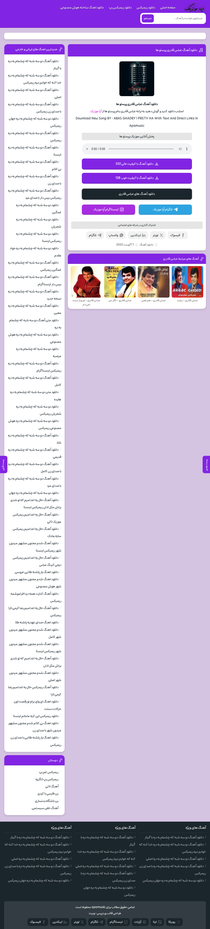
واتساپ (113, 235)
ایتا (155, 922)
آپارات (137, 922)
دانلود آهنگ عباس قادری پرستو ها (176, 50)
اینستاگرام (116, 922)
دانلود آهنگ (146, 244)
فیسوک (175, 235)
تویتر (155, 235)
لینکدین (135, 235)
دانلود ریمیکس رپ (120, 7)
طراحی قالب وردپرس (109, 913)
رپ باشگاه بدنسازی (46, 801)
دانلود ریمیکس (146, 7)
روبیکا (171, 922)
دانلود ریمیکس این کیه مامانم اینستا (35, 716)
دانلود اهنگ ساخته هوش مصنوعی (82, 7)
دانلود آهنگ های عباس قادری (137, 194)
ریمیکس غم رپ (48, 772)
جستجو (148, 18)
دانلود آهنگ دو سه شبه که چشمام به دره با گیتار (174, 837)
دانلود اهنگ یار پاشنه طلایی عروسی (36, 572)
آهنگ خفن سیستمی (45, 808)
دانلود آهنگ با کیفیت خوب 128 (134, 178)
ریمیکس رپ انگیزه (46, 779)
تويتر (76, 922)
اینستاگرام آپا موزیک (106, 209)
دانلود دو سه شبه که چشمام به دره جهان (33, 493)
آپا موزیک (96, 111)
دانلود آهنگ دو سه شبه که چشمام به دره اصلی (175, 859)
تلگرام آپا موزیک (162, 209)
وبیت (92, 913)
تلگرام (92, 235)
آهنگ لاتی (51, 786)
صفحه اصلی (167, 7)
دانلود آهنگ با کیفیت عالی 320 (134, 163)
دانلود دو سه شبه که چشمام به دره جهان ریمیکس (173, 880)
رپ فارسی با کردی (48, 793)
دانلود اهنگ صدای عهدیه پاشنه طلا (36, 622)
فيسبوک (35, 922)
